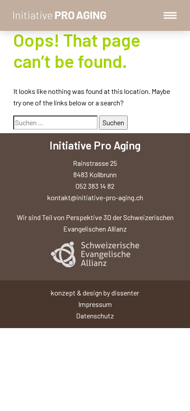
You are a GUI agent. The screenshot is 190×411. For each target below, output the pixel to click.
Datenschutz (95, 315)
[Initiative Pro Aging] (60, 15)
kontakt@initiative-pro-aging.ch (95, 197)
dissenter (125, 292)
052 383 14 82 (95, 186)
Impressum (95, 304)
